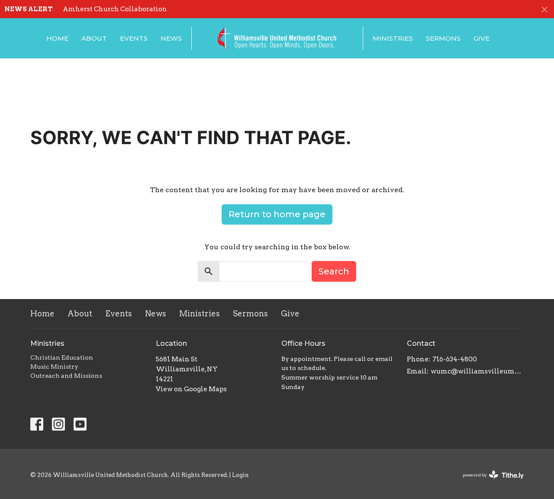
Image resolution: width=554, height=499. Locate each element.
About (94, 38)
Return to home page (277, 214)
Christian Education (61, 357)
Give (481, 38)
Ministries (393, 38)
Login (240, 475)
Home (57, 38)
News (171, 38)
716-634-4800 (454, 359)
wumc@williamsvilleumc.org (477, 371)
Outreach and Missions (66, 375)
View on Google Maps (191, 389)
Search (334, 271)
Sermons (443, 38)
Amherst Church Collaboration (115, 9)
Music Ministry (54, 366)
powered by (489, 482)
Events (134, 38)
